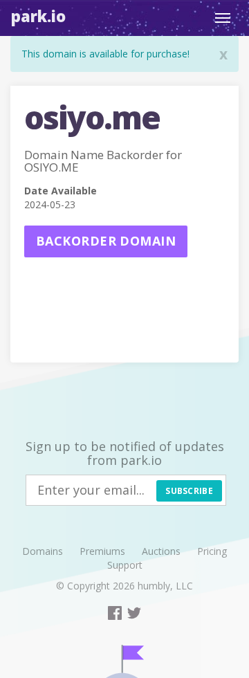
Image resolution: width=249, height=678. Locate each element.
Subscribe (189, 491)
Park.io (38, 16)
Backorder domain (106, 240)
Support (124, 564)
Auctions (161, 551)
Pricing (212, 551)
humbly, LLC (165, 585)
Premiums (102, 551)
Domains (42, 551)
